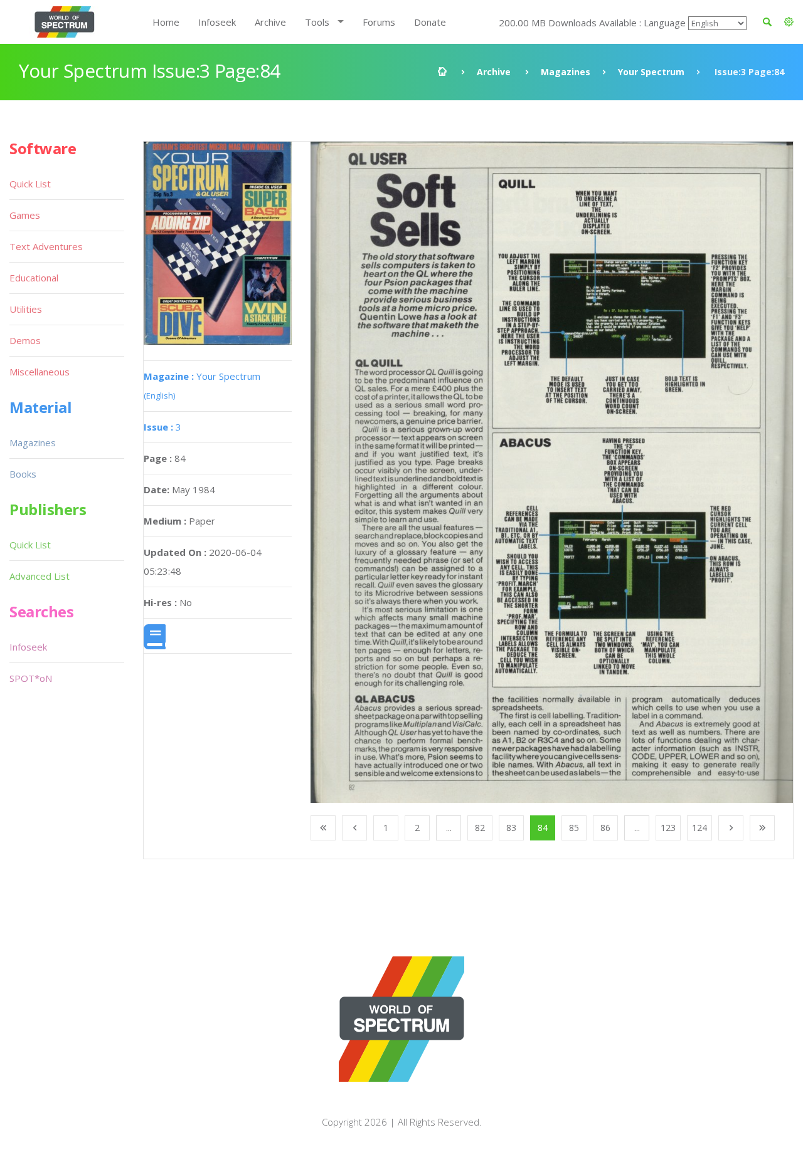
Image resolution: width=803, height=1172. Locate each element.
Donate (430, 22)
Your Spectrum (651, 72)
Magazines (565, 72)
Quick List (30, 183)
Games (24, 215)
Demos (25, 340)
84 (543, 828)
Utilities (25, 309)
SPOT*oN (30, 678)
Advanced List (39, 576)
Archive (270, 22)
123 (668, 828)
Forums (379, 22)
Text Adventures (46, 246)
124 (699, 828)
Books (22, 474)
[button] (789, 22)
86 (605, 828)
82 (480, 828)
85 (574, 828)
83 (511, 828)
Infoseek (217, 22)
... (449, 828)
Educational (33, 277)
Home (165, 22)
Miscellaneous (39, 371)
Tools (317, 22)
